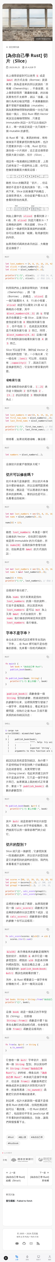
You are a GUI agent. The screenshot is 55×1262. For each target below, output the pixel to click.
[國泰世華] (17, 1159)
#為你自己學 (37, 1137)
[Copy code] (47, 257)
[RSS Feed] (38, 1243)
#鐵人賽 (22, 1137)
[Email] (31, 1243)
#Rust (11, 1137)
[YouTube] (17, 1243)
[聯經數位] (42, 1159)
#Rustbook (13, 1143)
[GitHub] (24, 1243)
